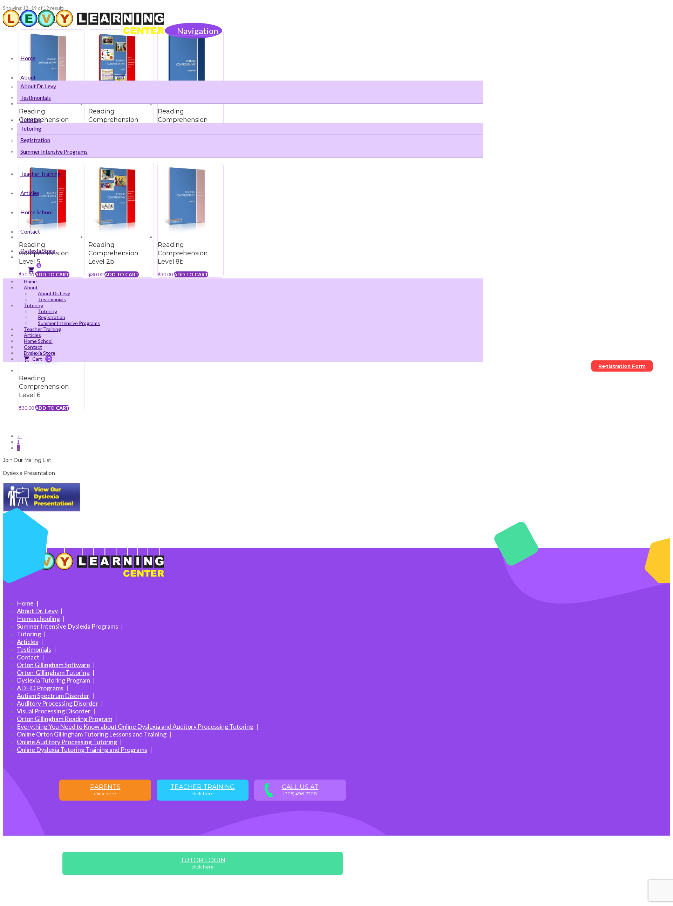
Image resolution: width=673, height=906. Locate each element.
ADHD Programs (40, 688)
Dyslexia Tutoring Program (53, 680)
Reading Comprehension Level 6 (44, 386)
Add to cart (52, 408)
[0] (31, 270)
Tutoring (29, 634)
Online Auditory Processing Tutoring (67, 742)
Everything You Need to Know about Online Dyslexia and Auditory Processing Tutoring (135, 726)
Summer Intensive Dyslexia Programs (67, 626)
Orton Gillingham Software (53, 665)
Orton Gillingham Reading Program (64, 718)
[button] (193, 31)
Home (25, 603)
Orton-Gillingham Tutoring (53, 672)
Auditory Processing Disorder (57, 703)
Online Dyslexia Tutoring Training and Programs (82, 749)
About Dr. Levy (37, 611)
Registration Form (622, 366)
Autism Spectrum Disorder (53, 695)
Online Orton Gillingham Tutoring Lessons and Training (91, 734)
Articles (27, 641)
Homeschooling (38, 618)
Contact (28, 657)
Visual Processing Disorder (53, 711)
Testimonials (34, 649)
